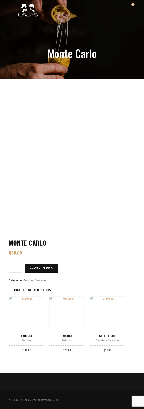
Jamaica (67, 336)
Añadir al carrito (41, 268)
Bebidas (28, 280)
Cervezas (40, 280)
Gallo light (107, 336)
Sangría (26, 336)
